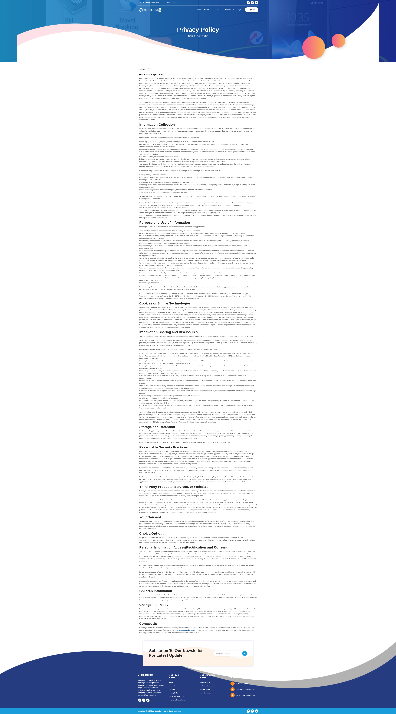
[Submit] (244, 653)
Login (239, 10)
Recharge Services (207, 686)
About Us (207, 10)
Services (218, 10)
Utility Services (205, 682)
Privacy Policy (174, 693)
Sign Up (252, 10)
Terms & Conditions (176, 696)
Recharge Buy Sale (158, 711)
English (142, 69)
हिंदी (149, 69)
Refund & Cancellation (177, 700)
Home (198, 10)
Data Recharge (205, 693)
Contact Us (229, 10)
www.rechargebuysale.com (187, 630)
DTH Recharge (205, 689)
